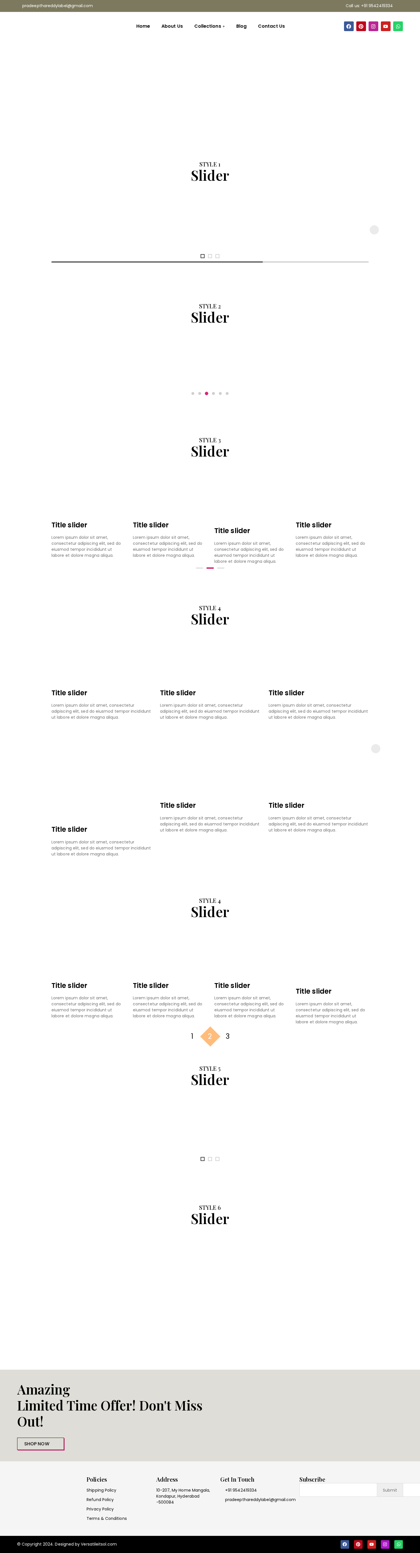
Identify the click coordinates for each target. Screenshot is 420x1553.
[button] (374, 229)
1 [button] (192, 1036)
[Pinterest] (361, 26)
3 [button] (228, 1036)
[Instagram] (373, 26)
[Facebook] (349, 26)
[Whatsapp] (398, 26)
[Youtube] (386, 26)
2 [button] (210, 1036)
